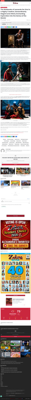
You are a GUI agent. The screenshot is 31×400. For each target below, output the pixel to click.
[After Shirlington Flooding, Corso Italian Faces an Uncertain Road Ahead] (15, 349)
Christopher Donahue (24, 139)
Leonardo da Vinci (5, 142)
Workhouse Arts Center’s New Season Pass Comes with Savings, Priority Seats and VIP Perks (25, 187)
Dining (1, 379)
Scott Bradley (17, 144)
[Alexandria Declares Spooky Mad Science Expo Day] (15, 183)
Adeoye (5, 139)
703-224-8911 (12, 393)
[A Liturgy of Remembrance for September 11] (5, 183)
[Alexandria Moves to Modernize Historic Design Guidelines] (5, 349)
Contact (2, 381)
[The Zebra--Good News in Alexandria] (15, 3)
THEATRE (2, 7)
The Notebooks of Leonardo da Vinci (13, 145)
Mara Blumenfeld (18, 142)
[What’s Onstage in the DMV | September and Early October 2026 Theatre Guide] (25, 343)
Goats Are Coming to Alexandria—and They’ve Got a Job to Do (8, 361)
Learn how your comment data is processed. (16, 204)
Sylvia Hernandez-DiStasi (25, 144)
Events (1, 378)
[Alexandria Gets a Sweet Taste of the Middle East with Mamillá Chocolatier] (5, 354)
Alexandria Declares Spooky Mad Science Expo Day (15, 186)
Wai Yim (28, 145)
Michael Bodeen (5, 144)
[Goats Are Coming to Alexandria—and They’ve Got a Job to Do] (5, 343)
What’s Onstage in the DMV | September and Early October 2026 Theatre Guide (10, 363)
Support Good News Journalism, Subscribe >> (15, 94)
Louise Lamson (12, 142)
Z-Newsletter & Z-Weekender (4, 386)
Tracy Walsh (23, 145)
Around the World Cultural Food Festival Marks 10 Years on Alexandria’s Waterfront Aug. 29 (12, 362)
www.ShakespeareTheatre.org (19, 132)
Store (1, 380)
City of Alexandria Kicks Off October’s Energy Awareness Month (9, 134)
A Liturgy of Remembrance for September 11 (5, 186)
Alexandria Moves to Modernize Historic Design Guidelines (12, 0)
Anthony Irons (17, 139)
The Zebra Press (13, 398)
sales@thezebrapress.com (18, 393)
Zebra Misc (5, 7)
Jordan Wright (8, 149)
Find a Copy (15, 215)
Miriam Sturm (11, 144)
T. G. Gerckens (4, 145)
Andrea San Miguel (10, 139)
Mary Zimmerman (26, 142)
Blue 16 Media (20, 398)
